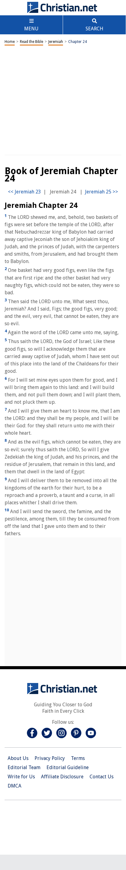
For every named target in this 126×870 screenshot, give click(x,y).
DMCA (14, 786)
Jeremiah (55, 42)
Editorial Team (24, 767)
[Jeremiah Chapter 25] (101, 192)
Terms (78, 758)
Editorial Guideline (67, 767)
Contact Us (101, 777)
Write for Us (21, 777)
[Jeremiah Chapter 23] (24, 192)
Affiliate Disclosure (62, 777)
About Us (18, 758)
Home (10, 42)
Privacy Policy (50, 758)
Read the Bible (31, 42)
